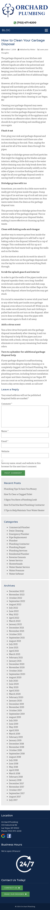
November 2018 (16, 747)
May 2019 (13, 727)
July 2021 (13, 644)
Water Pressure (16, 570)
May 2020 (13, 687)
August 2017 (15, 796)
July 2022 (13, 608)
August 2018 (15, 757)
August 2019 (15, 717)
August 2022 (15, 604)
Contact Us (10, 888)
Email (4, 441)
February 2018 (16, 777)
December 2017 (16, 783)
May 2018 (13, 767)
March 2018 (14, 773)
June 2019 (13, 724)
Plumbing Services (18, 550)
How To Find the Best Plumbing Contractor (24, 505)
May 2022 (13, 614)
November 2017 (16, 787)
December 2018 (16, 744)
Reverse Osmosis (17, 557)
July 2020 (13, 681)
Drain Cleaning (16, 531)
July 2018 (13, 760)
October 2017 (15, 790)
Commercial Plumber (19, 527)
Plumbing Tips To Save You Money (20, 489)
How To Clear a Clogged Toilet (18, 494)
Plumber (13, 540)
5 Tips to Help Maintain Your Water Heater (24, 510)
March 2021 (14, 654)
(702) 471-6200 (14, 831)
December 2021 (16, 627)
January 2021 (15, 661)
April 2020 (14, 690)
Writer (32, 49)
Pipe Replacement (18, 537)
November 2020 (17, 667)
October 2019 (15, 710)
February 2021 (16, 657)
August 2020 (15, 677)
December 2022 (16, 591)
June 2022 (14, 611)
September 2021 (17, 637)
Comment (6, 404)
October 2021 (15, 634)
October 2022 (15, 598)
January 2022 (15, 624)
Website (5, 451)
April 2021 (14, 651)
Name (5, 431)
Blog (6, 30)
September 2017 (17, 793)
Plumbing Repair (17, 547)
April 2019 (14, 730)
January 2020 (15, 700)
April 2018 (14, 770)
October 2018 (15, 750)
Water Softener (16, 574)
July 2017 (13, 800)
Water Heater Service (19, 567)
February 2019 (16, 737)
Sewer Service (16, 560)
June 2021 (13, 647)
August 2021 (15, 641)
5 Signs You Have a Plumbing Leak (20, 500)
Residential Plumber (19, 554)
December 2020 (16, 664)
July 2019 (13, 720)
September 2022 (17, 601)
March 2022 (15, 621)
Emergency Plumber (19, 534)
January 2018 (15, 780)
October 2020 (15, 671)
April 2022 (14, 618)
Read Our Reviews (14, 894)
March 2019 (14, 734)
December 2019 (16, 704)
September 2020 (17, 674)
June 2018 (13, 763)
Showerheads (16, 564)
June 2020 (14, 684)
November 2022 (16, 594)
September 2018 (17, 753)
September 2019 (17, 714)
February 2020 (16, 697)
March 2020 (15, 694)
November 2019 (16, 707)
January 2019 (15, 740)
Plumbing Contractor (19, 544)
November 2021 (16, 631)
